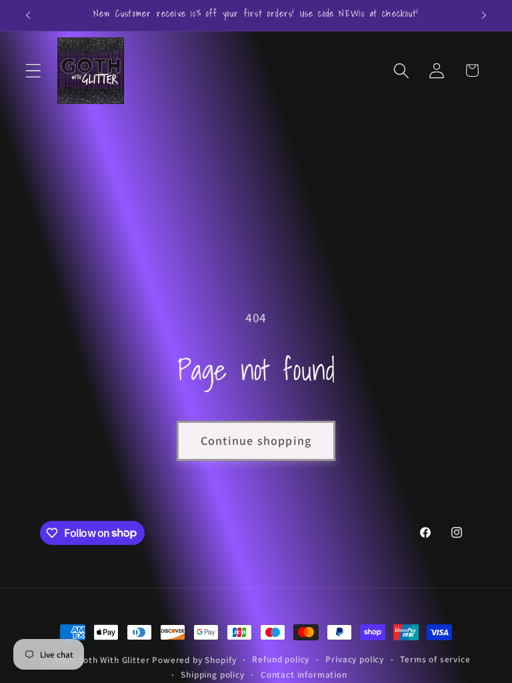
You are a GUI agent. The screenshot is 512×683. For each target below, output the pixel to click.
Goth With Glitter (113, 660)
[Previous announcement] (28, 15)
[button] (33, 70)
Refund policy (280, 659)
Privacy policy (354, 659)
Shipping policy (213, 674)
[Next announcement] (484, 15)
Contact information (304, 674)
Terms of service (435, 659)
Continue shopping (256, 440)
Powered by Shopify (194, 660)
